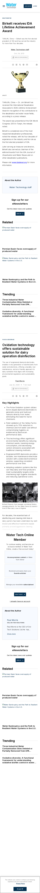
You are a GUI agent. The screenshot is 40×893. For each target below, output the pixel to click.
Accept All (20, 889)
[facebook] (13, 65)
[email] (27, 65)
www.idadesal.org (19, 162)
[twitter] (20, 65)
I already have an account (20, 601)
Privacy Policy (20, 883)
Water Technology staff (20, 50)
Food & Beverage (8, 339)
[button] (3, 6)
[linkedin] (16, 65)
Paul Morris (19, 381)
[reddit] (23, 65)
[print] (37, 65)
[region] (20, 884)
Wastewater (6, 18)
